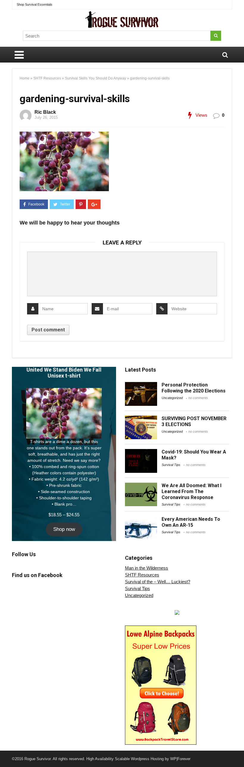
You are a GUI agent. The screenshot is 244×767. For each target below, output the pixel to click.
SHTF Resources (47, 78)
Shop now (64, 529)
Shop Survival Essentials (34, 4)
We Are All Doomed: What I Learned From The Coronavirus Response (191, 491)
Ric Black (45, 112)
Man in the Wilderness (146, 567)
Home (24, 78)
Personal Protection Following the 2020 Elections (194, 388)
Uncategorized (172, 398)
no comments (198, 398)
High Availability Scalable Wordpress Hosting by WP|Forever (138, 759)
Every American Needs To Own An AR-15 (191, 522)
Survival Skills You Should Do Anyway (95, 78)
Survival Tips (171, 465)
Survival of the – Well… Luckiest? (157, 581)
